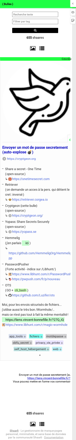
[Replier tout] (41, 48)
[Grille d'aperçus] (31, 48)
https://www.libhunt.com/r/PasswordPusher (43, 274)
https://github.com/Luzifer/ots (33, 295)
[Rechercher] (35, 30)
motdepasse (54, 336)
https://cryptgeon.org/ (27, 215)
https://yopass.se (24, 231)
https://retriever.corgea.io (30, 199)
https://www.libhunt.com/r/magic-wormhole (36, 325)
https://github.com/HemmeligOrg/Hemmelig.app (41, 255)
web (56, 349)
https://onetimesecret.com (31, 179)
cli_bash (20, 290)
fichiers (34, 336)
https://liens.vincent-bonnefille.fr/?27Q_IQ (34, 320)
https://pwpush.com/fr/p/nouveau (36, 279)
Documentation (53, 437)
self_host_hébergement (30, 349)
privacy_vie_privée (48, 342)
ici (26, 243)
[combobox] (35, 21)
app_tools (16, 336)
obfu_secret (21, 342)
